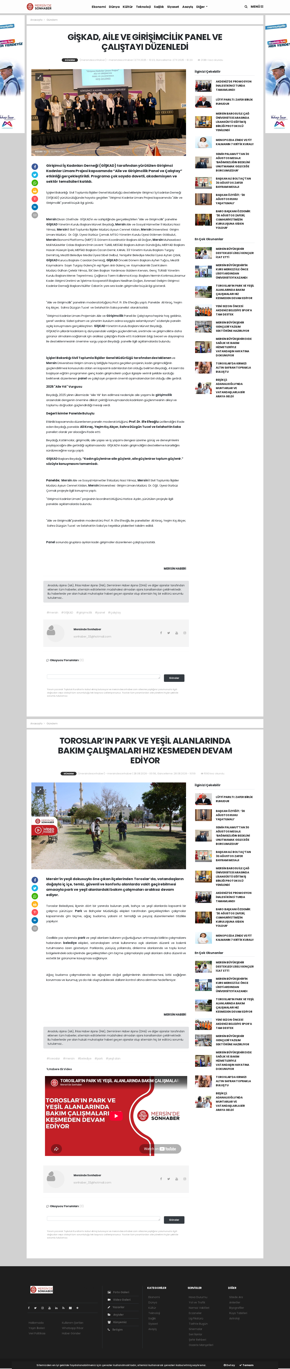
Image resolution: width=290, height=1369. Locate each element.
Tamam (248, 1365)
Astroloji (234, 1318)
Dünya (114, 7)
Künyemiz (120, 1322)
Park (79, 911)
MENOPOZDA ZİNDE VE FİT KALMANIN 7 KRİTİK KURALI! (235, 142)
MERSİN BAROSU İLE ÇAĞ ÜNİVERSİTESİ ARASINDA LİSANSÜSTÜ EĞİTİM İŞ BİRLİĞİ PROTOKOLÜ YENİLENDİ (232, 122)
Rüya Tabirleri (238, 1313)
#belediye (85, 1058)
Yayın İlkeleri (37, 1328)
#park (98, 1058)
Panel (51, 542)
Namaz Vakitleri (199, 1308)
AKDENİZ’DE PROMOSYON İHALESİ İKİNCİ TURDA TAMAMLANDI (234, 86)
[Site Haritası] (72, 1308)
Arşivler (118, 1315)
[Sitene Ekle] (79, 1308)
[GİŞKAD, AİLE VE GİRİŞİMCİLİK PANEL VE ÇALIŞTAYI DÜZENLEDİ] (108, 112)
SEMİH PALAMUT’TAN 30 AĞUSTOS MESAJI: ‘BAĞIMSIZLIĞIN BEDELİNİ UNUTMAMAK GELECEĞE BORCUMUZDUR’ (233, 162)
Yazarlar (118, 1307)
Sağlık (159, 7)
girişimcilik (163, 395)
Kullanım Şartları (72, 1323)
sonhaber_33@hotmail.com (92, 637)
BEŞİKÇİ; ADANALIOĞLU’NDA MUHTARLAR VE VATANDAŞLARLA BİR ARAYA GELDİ (230, 388)
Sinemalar (195, 1329)
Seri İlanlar (195, 1334)
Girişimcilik (115, 316)
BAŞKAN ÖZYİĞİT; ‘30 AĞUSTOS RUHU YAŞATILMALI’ (230, 199)
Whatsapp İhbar (72, 1328)
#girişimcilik (84, 613)
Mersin (51, 219)
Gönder (174, 678)
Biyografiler (236, 1308)
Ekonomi (99, 7)
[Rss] (65, 1308)
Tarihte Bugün (198, 1324)
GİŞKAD (52, 224)
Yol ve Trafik (197, 1302)
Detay (230, 1365)
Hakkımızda (36, 1323)
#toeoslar (53, 1058)
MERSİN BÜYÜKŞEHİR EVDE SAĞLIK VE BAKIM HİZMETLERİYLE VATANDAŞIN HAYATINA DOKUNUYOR (234, 347)
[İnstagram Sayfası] (44, 1308)
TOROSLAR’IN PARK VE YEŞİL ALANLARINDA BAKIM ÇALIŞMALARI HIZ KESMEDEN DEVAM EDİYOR (235, 292)
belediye (70, 943)
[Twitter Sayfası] (37, 1308)
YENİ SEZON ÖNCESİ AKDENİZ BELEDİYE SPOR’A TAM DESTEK (234, 310)
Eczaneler (195, 1313)
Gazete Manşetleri (201, 1345)
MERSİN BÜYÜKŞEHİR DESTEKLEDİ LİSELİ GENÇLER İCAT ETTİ (235, 253)
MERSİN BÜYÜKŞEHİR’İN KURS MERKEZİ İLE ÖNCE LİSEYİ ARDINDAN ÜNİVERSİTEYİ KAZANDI (232, 271)
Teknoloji (143, 7)
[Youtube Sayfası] (51, 1308)
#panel (100, 613)
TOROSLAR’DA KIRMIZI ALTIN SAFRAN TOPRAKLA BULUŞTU (233, 367)
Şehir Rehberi (197, 1340)
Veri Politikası (37, 1333)
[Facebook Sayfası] (30, 1308)
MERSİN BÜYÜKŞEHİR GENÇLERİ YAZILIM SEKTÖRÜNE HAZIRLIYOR (232, 327)
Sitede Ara (236, 1297)
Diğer (200, 7)
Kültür (128, 7)
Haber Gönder (71, 1333)
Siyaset (173, 7)
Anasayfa (36, 20)
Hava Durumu (198, 1297)
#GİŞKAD (67, 613)
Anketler (234, 1302)
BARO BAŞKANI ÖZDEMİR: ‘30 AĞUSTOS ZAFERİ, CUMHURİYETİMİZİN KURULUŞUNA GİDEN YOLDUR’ (233, 219)
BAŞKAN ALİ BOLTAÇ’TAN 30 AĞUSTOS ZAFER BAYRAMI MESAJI (233, 183)
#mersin (52, 613)
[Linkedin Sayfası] (58, 1308)
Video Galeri (121, 1300)
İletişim (117, 1330)
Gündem (52, 20)
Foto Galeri (121, 1292)
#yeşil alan (113, 1058)
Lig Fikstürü (196, 1318)
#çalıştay (114, 613)
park (82, 938)
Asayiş (187, 7)
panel (83, 378)
